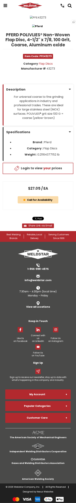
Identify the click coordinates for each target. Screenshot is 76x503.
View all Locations (38, 307)
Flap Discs (46, 64)
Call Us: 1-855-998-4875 (62, 5)
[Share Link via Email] (38, 225)
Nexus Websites (45, 491)
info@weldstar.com (38, 280)
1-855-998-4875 (38, 269)
